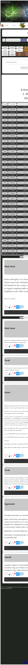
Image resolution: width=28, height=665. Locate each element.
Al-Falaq (12, 253)
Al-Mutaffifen (12, 214)
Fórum (14, 25)
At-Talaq (12, 190)
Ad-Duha (12, 227)
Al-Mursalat (12, 206)
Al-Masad (12, 250)
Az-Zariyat (12, 172)
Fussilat (12, 159)
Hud (12, 120)
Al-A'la (12, 219)
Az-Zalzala (12, 235)
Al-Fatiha (12, 106)
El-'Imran (12, 109)
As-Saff (12, 185)
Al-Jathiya (12, 164)
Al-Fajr (12, 222)
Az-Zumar (12, 156)
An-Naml (12, 141)
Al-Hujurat (12, 169)
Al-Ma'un (12, 245)
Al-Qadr (12, 232)
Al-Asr (12, 240)
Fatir (12, 151)
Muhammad (12, 167)
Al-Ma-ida (12, 112)
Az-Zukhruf (12, 162)
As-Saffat (12, 154)
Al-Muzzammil (12, 201)
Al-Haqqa (12, 195)
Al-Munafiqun (12, 188)
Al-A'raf (12, 114)
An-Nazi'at (12, 209)
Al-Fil (12, 243)
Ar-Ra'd (12, 122)
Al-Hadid (12, 180)
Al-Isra (12, 127)
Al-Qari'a (12, 237)
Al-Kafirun (12, 248)
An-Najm (12, 175)
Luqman (12, 146)
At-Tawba (12, 117)
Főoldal (6, 25)
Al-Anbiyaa (12, 133)
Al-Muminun (12, 135)
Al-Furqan (12, 138)
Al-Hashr (12, 182)
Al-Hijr (12, 125)
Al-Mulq (12, 193)
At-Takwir (12, 211)
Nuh (12, 198)
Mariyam (12, 130)
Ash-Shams (12, 224)
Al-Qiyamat (12, 203)
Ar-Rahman (12, 177)
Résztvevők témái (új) (13, 40)
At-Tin (12, 230)
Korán (24, 40)
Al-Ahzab (12, 148)
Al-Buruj (12, 216)
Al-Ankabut (12, 143)
